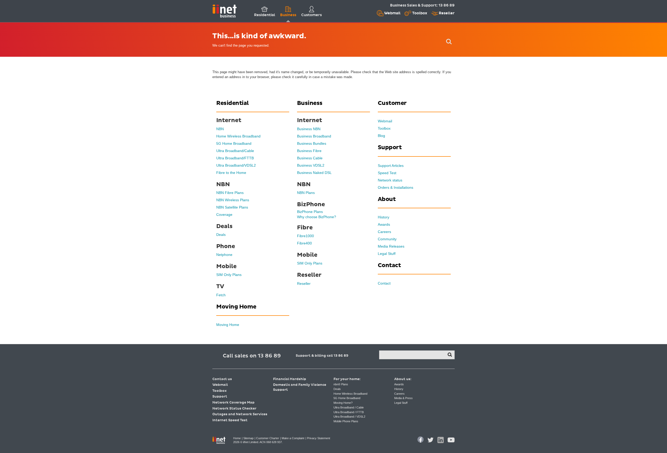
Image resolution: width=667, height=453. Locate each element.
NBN (220, 129)
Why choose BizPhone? (316, 217)
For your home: (347, 379)
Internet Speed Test (230, 420)
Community (387, 239)
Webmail (391, 13)
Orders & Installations (395, 187)
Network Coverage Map (233, 402)
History (383, 217)
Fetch (221, 295)
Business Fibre (309, 151)
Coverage (224, 214)
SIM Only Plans (229, 275)
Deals (221, 234)
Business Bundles (311, 143)
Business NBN (308, 129)
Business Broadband (314, 136)
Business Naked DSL (314, 173)
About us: (402, 379)
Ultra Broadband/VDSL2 (236, 165)
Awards (384, 224)
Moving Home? (343, 402)
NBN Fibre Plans (230, 193)
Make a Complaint (293, 438)
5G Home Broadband (233, 143)
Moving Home (227, 325)
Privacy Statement (318, 438)
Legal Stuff (387, 253)
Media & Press (403, 398)
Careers (384, 232)
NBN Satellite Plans (232, 207)
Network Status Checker (234, 408)
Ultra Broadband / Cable (349, 407)
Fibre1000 (305, 236)
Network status (390, 180)
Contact (384, 283)
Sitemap (248, 438)
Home (237, 438)
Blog (381, 136)
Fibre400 (304, 243)
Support (219, 396)
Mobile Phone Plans (346, 421)
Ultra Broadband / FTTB (349, 412)
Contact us (222, 379)
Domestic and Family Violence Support (299, 387)
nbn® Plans (341, 384)
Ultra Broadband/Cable (235, 151)
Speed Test (387, 173)
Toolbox (419, 13)
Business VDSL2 (310, 165)
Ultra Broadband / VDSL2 (349, 416)
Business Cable (310, 158)
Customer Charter (267, 438)
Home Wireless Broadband (238, 136)
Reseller (446, 13)
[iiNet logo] (224, 10)
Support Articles (391, 165)
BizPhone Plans (310, 212)
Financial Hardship (289, 379)
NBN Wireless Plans (232, 200)
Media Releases (391, 246)
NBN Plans (306, 193)
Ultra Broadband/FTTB (235, 158)
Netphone (224, 255)
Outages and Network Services (239, 414)
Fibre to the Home (231, 173)
